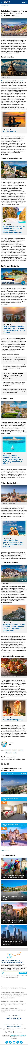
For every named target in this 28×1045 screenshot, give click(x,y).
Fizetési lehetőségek (18, 996)
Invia (10, 744)
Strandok (21, 750)
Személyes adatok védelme (20, 994)
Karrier (23, 1010)
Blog (23, 1005)
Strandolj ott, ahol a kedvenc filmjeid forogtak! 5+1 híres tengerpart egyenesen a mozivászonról (14, 627)
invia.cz (12, 1035)
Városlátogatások (5, 989)
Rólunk (17, 1008)
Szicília (21, 80)
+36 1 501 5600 (14, 1018)
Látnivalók (8, 750)
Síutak (19, 989)
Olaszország (4, 80)
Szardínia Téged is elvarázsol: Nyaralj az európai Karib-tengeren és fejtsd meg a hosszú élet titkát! (13, 460)
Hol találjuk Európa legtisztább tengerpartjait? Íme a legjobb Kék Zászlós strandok (13, 543)
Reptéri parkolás (14, 1001)
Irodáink (11, 1008)
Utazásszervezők (5, 1010)
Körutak (21, 987)
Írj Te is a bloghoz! (5, 850)
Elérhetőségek (4, 1008)
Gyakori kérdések (5, 992)
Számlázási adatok (7, 996)
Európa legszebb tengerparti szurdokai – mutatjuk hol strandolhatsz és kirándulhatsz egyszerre (14, 229)
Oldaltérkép (4, 1012)
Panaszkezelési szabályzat (8, 998)
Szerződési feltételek (6, 994)
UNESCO (14, 750)
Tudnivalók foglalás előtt (17, 992)
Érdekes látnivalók (4, 5)
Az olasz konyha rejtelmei (13, 720)
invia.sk (16, 1035)
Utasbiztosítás (5, 1001)
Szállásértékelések (11, 1003)
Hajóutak (13, 989)
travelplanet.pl (22, 1035)
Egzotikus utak (14, 987)
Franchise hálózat (15, 1010)
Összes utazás (5, 987)
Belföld (24, 989)
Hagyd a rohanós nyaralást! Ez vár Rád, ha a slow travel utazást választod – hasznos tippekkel (14, 329)
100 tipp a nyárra (9, 131)
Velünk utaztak (17, 1005)
